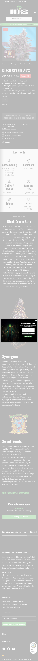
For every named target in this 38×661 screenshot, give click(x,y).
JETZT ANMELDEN (28, 336)
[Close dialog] (36, 320)
